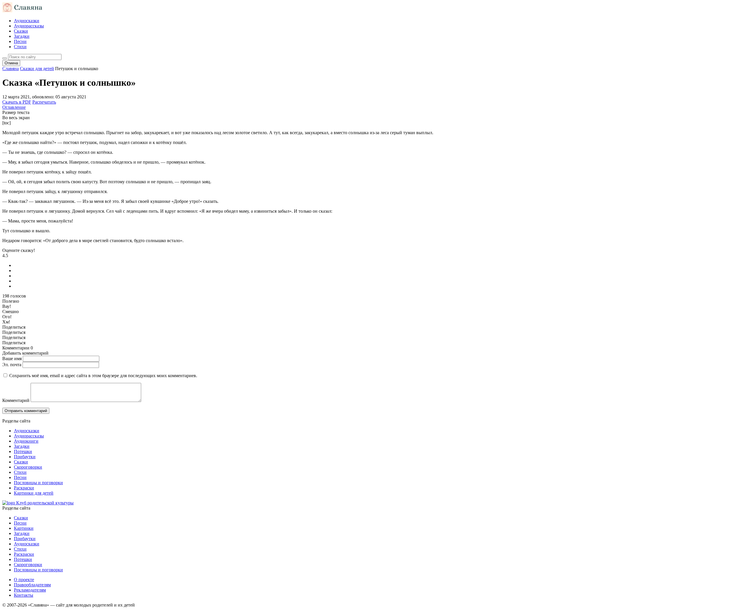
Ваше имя (12, 358)
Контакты (23, 595)
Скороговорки (28, 467)
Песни (20, 41)
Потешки (23, 451)
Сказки (21, 31)
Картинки (23, 528)
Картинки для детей (33, 493)
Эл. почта (11, 364)
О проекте (24, 579)
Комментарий (15, 400)
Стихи (20, 46)
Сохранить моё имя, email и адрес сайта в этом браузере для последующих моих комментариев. (103, 375)
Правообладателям (32, 584)
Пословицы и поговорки (38, 482)
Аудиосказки (26, 20)
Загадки (21, 36)
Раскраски (24, 487)
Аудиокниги (26, 441)
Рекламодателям (30, 589)
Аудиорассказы (29, 25)
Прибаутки (25, 456)
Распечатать (44, 102)
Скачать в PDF (16, 102)
